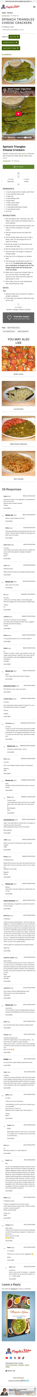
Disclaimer (21, 1365)
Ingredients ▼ (10, 42)
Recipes (10, 12)
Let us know (17, 319)
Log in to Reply (7, 508)
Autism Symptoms (9, 900)
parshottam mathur (10, 686)
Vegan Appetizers (23, 331)
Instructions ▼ (11, 48)
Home (4, 12)
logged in (14, 1289)
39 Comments (6, 54)
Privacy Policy (14, 1365)
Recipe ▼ (14, 37)
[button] (34, 6)
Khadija (6, 1059)
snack (5, 158)
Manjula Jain (9, 27)
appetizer (24, 153)
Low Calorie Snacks (9, 331)
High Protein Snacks (13, 327)
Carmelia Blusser (9, 819)
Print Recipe (19, 167)
